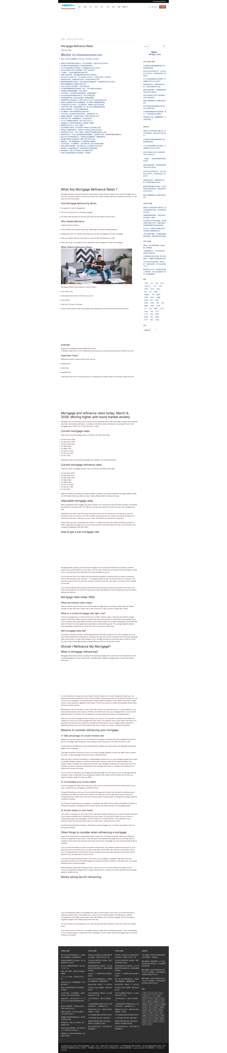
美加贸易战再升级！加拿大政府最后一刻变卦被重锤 (77, 98)
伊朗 (160, 286)
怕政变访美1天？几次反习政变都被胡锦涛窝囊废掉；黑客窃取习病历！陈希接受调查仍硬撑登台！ (92, 134)
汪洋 (145, 308)
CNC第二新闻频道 (71, 59)
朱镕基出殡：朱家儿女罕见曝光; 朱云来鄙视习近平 (77, 150)
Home (63, 39)
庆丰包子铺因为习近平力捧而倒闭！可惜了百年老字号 (78, 70)
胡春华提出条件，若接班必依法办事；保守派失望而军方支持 (80, 79)
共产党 (152, 289)
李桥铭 (146, 305)
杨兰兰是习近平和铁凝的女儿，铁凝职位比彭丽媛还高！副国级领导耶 (83, 137)
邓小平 (146, 319)
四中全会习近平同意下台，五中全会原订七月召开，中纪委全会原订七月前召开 (86, 77)
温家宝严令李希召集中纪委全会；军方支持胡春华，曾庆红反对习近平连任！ (85, 63)
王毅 (151, 311)
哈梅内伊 (146, 294)
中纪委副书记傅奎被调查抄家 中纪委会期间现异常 (77, 66)
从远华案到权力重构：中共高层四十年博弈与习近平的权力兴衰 (81, 127)
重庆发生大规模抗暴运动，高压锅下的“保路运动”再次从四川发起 (81, 130)
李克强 (152, 303)
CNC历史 (89, 59)
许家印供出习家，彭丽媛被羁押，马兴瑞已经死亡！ (77, 118)
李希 (158, 303)
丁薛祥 (146, 283)
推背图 (158, 54)
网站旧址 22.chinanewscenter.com (81, 54)
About (135, 1048)
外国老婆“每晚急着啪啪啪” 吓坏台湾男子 (74, 91)
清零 (150, 308)
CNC (143, 955)
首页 (163, 7)
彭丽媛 (158, 297)
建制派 (158, 294)
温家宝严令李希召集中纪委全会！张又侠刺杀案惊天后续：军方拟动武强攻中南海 (154, 210)
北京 (150, 291)
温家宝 (156, 308)
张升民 (146, 297)
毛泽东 (152, 305)
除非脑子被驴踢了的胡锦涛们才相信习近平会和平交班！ (78, 139)
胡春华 (157, 314)
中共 (151, 283)
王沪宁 (157, 311)
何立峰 (146, 289)
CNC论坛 (81, 59)
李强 (162, 303)
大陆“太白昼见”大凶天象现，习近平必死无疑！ (75, 86)
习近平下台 (147, 286)
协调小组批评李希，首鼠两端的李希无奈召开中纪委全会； (79, 75)
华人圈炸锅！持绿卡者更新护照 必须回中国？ (75, 111)
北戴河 (156, 291)
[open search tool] (149, 7)
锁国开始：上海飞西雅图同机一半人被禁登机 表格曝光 (78, 141)
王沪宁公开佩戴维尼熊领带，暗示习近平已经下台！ (77, 121)
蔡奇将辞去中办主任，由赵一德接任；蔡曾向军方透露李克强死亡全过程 (83, 132)
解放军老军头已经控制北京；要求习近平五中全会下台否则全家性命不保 (83, 100)
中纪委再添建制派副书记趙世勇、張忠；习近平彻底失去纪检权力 (81, 88)
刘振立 (158, 289)
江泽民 (158, 305)
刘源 (145, 291)
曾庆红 (157, 300)
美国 (151, 314)
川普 (153, 294)
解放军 (157, 317)
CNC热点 (96, 59)
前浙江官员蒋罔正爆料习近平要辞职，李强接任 (76, 153)
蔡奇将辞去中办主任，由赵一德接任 (72, 125)
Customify (64, 1050)
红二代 (146, 314)
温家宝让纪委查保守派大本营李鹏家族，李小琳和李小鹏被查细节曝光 (83, 102)
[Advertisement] (113, 25)
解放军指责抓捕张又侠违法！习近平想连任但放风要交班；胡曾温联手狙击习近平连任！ (88, 82)
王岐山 (146, 311)
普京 (151, 300)
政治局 (146, 300)
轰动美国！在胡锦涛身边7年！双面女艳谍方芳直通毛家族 (79, 148)
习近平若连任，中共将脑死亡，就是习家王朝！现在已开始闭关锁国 (82, 143)
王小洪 (162, 308)
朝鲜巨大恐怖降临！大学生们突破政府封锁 (74, 109)
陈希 (151, 319)
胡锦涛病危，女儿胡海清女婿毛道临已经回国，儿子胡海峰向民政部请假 (154, 963)
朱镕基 (146, 303)
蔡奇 (151, 317)
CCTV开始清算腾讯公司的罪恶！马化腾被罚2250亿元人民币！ (81, 68)
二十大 (155, 286)
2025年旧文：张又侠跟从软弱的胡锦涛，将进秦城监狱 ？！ (80, 93)
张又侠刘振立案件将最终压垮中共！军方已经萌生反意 (78, 95)
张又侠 (152, 297)
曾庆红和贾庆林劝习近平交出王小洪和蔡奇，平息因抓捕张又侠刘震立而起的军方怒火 (154, 972)
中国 (156, 283)
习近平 (162, 283)
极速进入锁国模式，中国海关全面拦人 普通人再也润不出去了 (80, 116)
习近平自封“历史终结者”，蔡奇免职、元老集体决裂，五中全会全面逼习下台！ (154, 264)
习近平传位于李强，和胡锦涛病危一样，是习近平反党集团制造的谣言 (83, 107)
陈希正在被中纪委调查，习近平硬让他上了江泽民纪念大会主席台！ (82, 146)
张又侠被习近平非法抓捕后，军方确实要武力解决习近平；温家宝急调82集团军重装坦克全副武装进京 (154, 223)
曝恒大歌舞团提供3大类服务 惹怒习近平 (73, 84)
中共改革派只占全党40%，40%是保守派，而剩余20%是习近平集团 (82, 105)
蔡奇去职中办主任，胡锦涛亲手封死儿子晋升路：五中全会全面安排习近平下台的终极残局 (154, 272)
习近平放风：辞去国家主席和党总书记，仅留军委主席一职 (79, 114)
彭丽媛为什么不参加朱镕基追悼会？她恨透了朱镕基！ (78, 123)
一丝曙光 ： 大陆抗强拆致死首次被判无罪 (74, 72)
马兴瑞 (157, 319)
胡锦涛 (146, 317)
